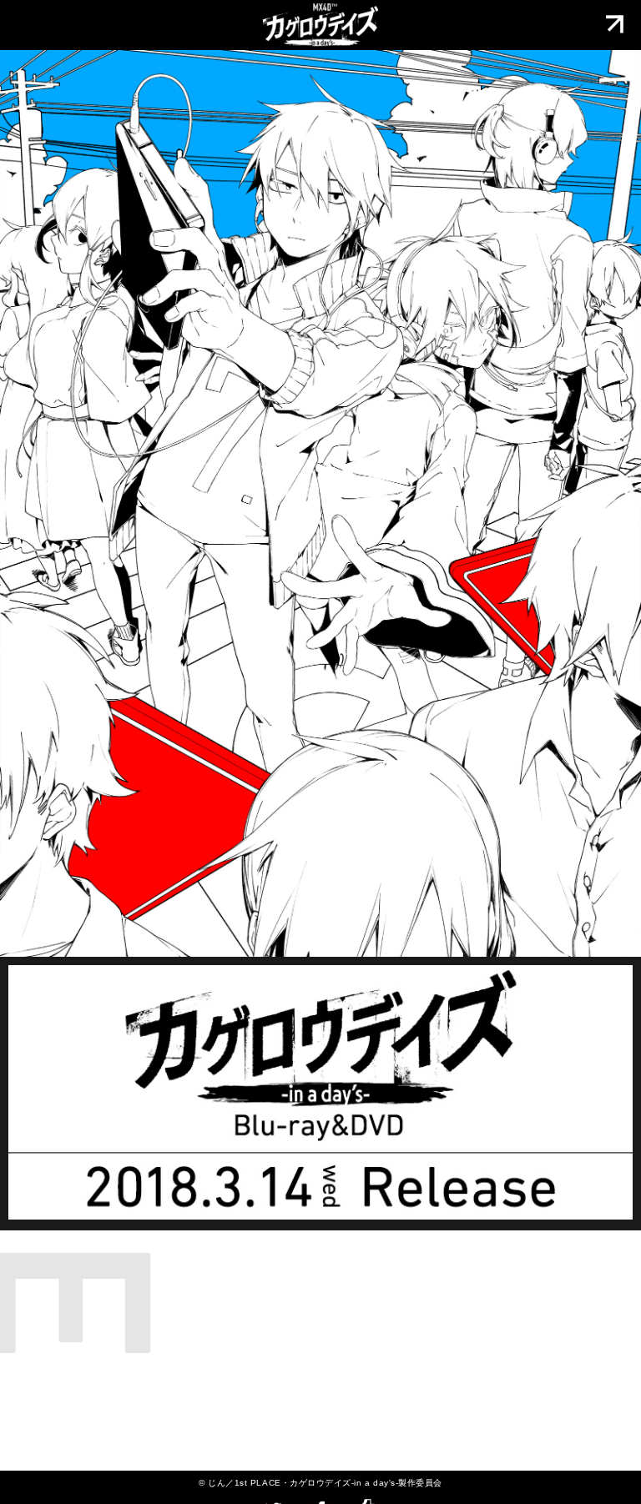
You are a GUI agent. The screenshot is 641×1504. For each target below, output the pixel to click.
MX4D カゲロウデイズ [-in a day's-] (320, 25)
